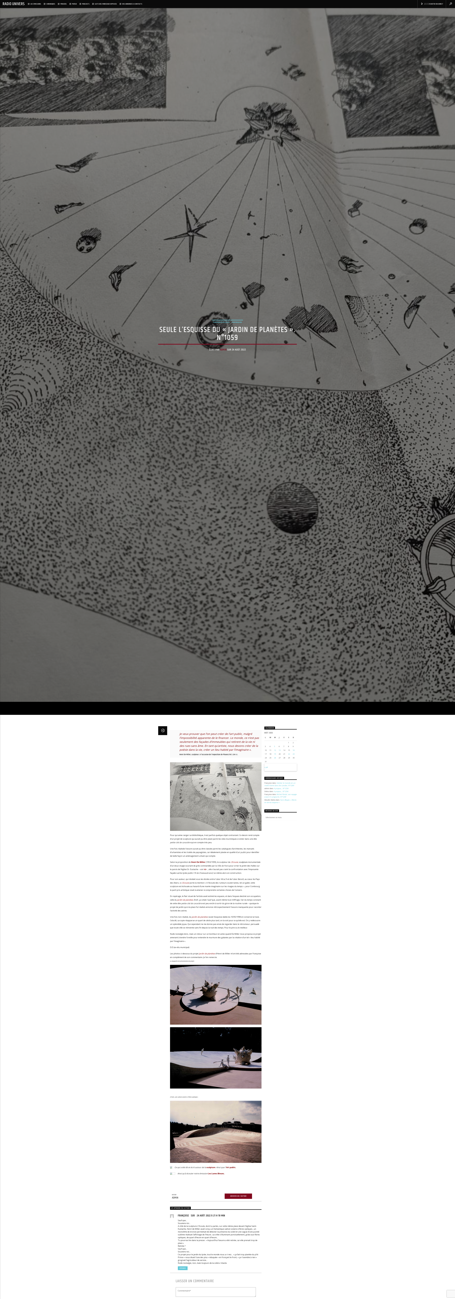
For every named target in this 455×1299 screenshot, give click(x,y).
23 (294, 754)
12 (275, 750)
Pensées (64, 3)
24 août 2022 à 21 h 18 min (211, 1216)
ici (237, 754)
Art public (230, 1167)
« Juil (266, 767)
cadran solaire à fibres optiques (187, 1097)
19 (275, 754)
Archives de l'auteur (238, 1196)
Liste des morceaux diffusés (106, 3)
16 (294, 750)
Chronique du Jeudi (221, 322)
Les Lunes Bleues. (216, 1173)
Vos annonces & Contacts (132, 3)
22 (289, 754)
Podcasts (86, 3)
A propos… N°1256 (281, 788)
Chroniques (50, 3)
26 (275, 758)
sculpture (210, 1167)
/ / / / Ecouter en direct (433, 3)
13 (280, 750)
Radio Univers (14, 4)
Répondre (183, 1268)
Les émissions (36, 3)
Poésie (74, 3)
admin (223, 350)
